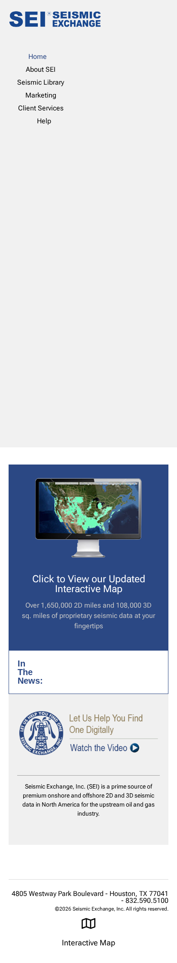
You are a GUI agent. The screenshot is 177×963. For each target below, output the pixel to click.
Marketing (40, 95)
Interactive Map (88, 942)
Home (37, 56)
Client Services (41, 108)
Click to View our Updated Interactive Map (88, 584)
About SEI (40, 69)
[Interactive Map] (88, 923)
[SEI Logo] (55, 21)
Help (44, 121)
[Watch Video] (88, 733)
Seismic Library (40, 82)
